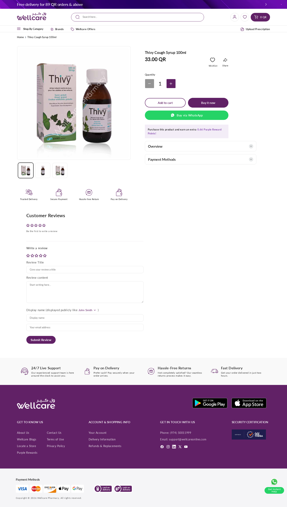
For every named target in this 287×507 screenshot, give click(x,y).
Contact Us (54, 432)
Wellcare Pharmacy (48, 497)
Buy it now (208, 102)
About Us (23, 432)
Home (20, 37)
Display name (35, 310)
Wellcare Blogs (26, 439)
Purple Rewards (27, 452)
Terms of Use (55, 439)
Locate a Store (26, 446)
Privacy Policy (56, 446)
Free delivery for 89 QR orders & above (50, 4)
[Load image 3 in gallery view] (60, 170)
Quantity (150, 74)
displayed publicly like (62, 310)
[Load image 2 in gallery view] (42, 170)
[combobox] (137, 17)
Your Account (98, 432)
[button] (266, 4)
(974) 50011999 (180, 432)
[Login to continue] (212, 61)
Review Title (35, 262)
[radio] (28, 255)
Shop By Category (33, 28)
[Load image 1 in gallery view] (25, 170)
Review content (37, 277)
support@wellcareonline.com (187, 439)
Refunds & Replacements (105, 446)
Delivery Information (102, 439)
